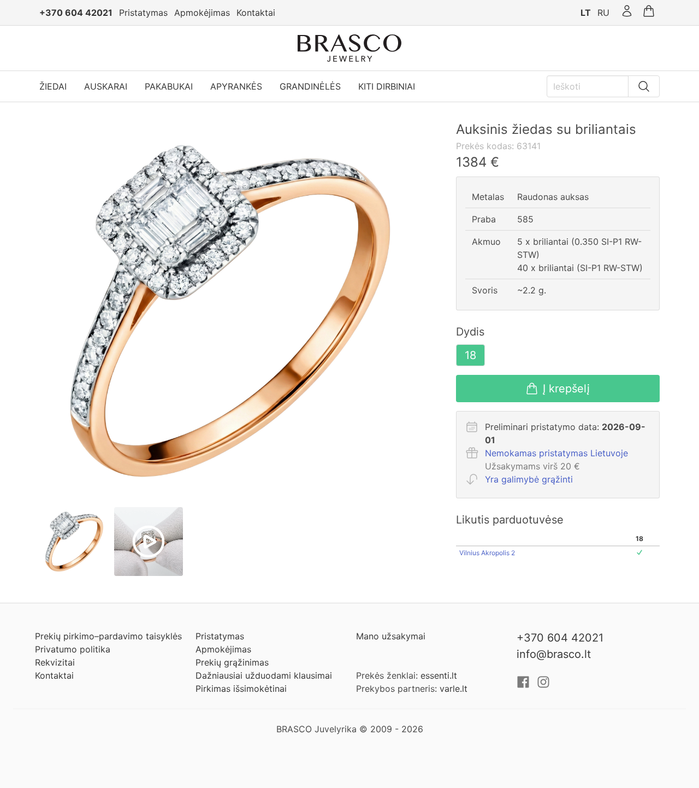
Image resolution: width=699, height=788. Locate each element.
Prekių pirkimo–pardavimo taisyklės (108, 636)
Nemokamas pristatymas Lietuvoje (556, 453)
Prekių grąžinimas (232, 662)
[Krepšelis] (648, 12)
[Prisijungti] (626, 12)
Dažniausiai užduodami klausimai (264, 675)
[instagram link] (543, 685)
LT (585, 12)
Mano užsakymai (390, 636)
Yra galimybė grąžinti (529, 479)
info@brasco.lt (554, 654)
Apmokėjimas (202, 12)
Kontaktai (255, 12)
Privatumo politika (72, 649)
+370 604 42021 (75, 12)
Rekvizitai (55, 662)
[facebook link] (524, 685)
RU (603, 12)
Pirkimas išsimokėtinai (241, 688)
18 (470, 355)
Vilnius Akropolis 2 (487, 553)
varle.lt (453, 688)
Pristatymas (143, 12)
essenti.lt (438, 675)
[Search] (644, 86)
